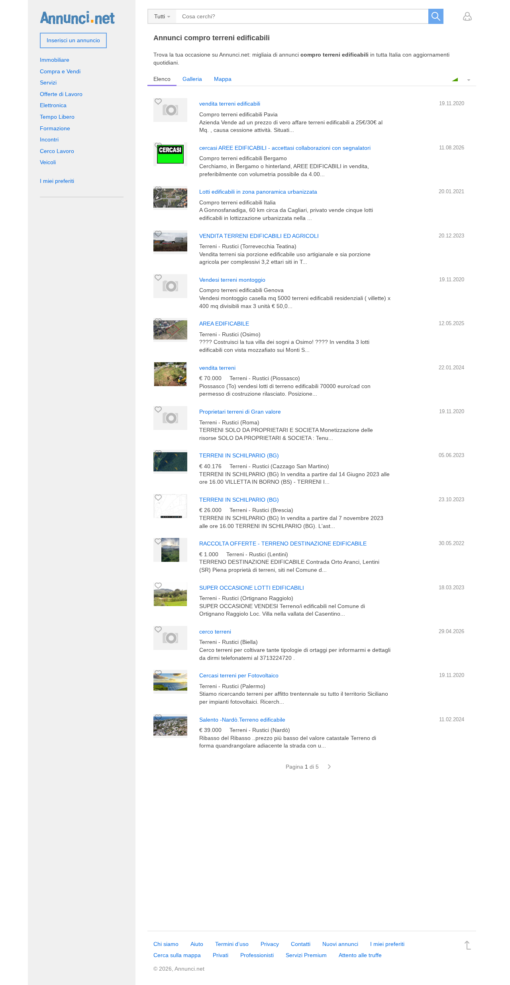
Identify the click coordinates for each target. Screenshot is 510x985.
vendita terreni (217, 368)
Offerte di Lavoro (61, 94)
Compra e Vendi (60, 71)
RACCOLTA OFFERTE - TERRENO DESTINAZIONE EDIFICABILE (283, 543)
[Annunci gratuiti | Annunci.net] (77, 17)
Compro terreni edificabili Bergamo (243, 158)
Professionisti (257, 955)
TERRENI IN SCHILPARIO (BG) (239, 455)
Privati (220, 955)
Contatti (300, 944)
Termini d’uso (232, 944)
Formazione (55, 128)
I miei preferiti (57, 181)
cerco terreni (215, 631)
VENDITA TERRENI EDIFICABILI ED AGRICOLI (259, 236)
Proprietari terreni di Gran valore (240, 411)
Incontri (49, 139)
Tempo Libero (57, 117)
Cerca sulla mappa (177, 955)
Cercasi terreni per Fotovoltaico (239, 675)
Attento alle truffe (360, 955)
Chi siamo (165, 944)
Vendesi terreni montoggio (232, 280)
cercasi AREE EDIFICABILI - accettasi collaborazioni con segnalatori (285, 148)
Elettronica (53, 105)
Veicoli (48, 162)
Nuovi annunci (340, 944)
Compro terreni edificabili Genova (241, 290)
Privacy (270, 944)
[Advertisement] (311, 855)
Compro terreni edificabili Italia (237, 202)
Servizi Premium (306, 955)
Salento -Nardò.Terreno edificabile (242, 719)
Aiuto (196, 944)
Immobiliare (54, 60)
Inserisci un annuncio (73, 40)
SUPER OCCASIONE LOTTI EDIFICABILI (251, 588)
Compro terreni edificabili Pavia (238, 114)
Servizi (48, 82)
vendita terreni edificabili (229, 103)
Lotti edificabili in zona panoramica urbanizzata (258, 191)
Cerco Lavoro (57, 151)
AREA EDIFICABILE (224, 323)
